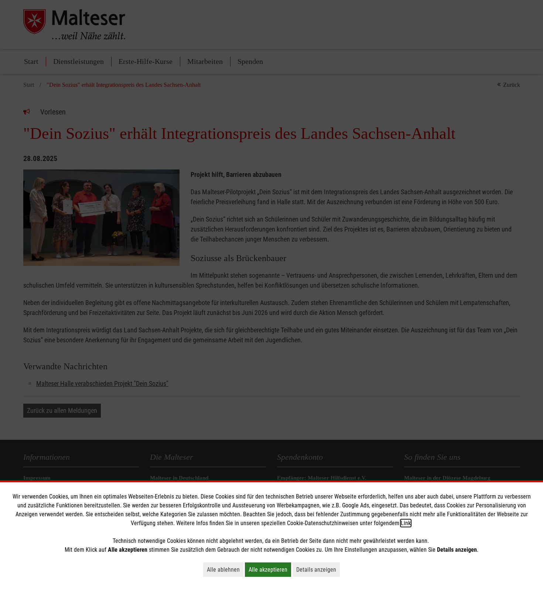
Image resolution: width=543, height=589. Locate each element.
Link (406, 523)
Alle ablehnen (225, 569)
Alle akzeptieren (270, 569)
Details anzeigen (318, 569)
